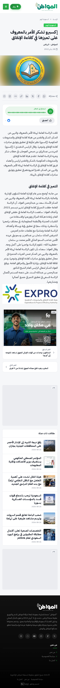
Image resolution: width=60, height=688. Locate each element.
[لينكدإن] (27, 96)
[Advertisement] (30, 405)
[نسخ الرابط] (21, 96)
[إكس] (32, 96)
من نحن (52, 652)
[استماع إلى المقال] (50, 111)
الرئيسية (55, 19)
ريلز (14, 6)
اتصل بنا (52, 660)
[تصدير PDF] (10, 96)
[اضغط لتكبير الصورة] (30, 70)
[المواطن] (46, 7)
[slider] (27, 112)
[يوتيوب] (34, 636)
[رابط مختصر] (15, 96)
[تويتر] (54, 636)
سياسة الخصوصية (48, 656)
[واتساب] (44, 96)
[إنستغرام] (41, 636)
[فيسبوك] (38, 96)
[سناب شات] (27, 636)
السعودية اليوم (44, 19)
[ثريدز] (21, 636)
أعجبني (45, 120)
